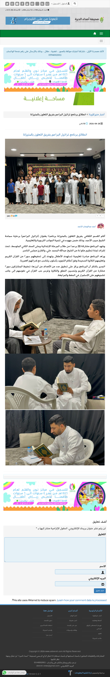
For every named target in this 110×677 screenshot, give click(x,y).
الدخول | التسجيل (59, 4)
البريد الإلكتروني (97, 578)
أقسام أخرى (73, 611)
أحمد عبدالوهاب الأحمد (87, 226)
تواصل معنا (48, 611)
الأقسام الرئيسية (95, 611)
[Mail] (47, 4)
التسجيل (49, 615)
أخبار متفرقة (73, 620)
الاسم (103, 566)
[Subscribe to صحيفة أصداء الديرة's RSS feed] (42, 4)
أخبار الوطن (73, 615)
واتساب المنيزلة (47, 630)
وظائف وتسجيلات (71, 630)
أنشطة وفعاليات (97, 620)
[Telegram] (17, 4)
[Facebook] (22, 4)
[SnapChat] (32, 4)
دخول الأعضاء (48, 620)
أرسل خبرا (49, 635)
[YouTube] (27, 4)
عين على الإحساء (72, 625)
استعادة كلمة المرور (46, 625)
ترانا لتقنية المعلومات (83, 673)
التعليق (102, 534)
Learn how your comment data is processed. (59, 600)
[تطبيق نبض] (37, 4)
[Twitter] (7, 4)
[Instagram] (12, 4)
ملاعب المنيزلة (97, 638)
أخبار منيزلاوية (97, 615)
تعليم (100, 633)
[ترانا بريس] (70, 673)
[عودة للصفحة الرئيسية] (89, 20)
